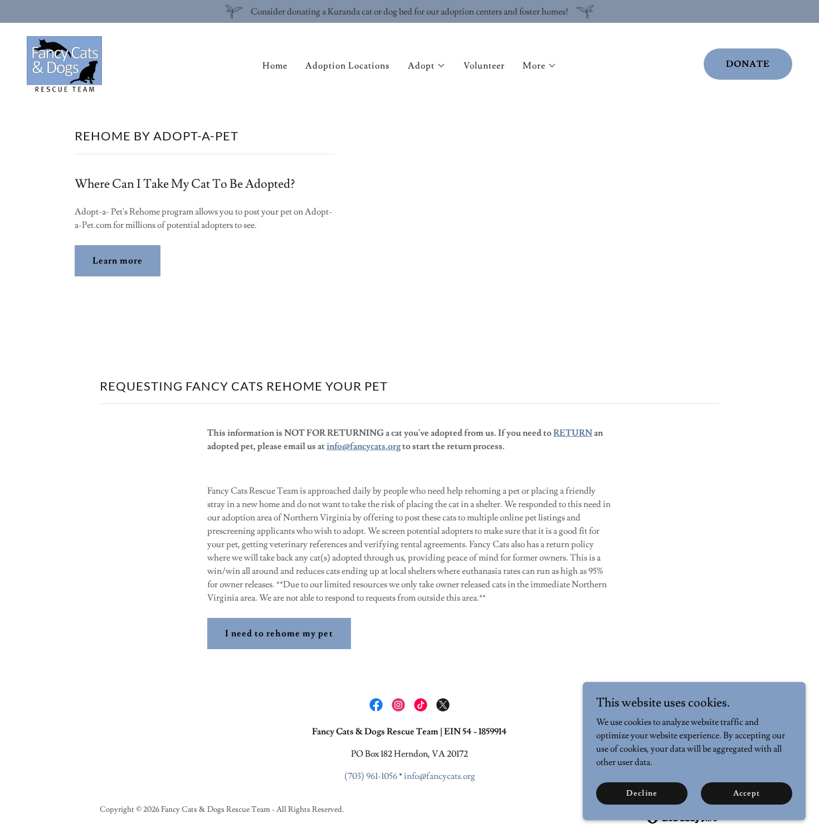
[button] (427, 65)
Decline (641, 793)
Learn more (117, 260)
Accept (746, 793)
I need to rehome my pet (279, 633)
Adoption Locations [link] (347, 65)
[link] (64, 61)
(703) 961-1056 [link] (370, 776)
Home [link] (274, 65)
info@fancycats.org (363, 446)
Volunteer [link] (484, 65)
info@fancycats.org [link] (439, 776)
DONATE (748, 64)
